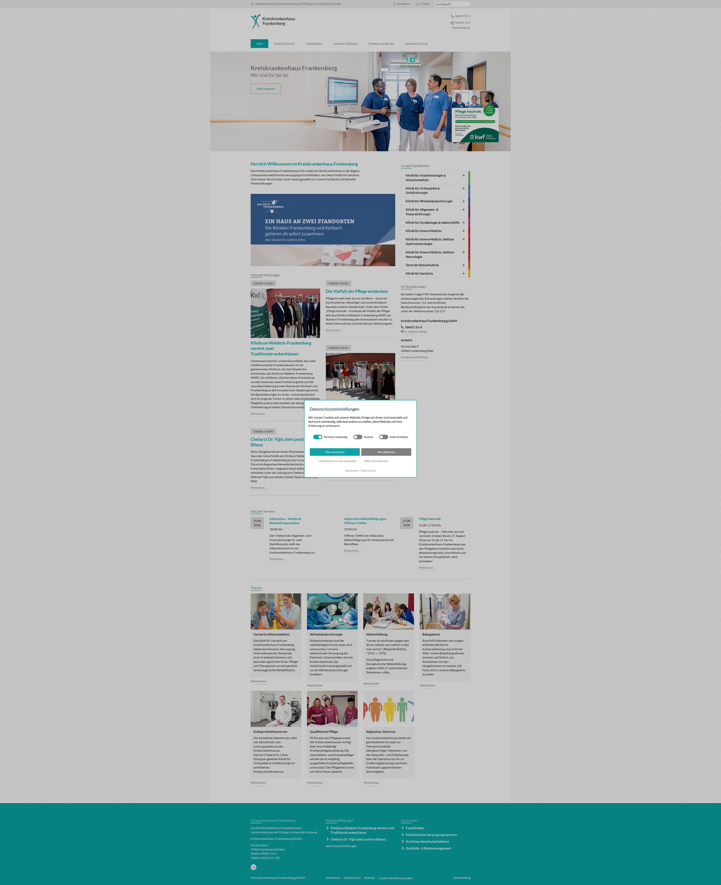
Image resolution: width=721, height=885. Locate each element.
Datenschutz (368, 470)
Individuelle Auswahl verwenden (338, 461)
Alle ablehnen (386, 452)
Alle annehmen (335, 452)
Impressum (351, 470)
